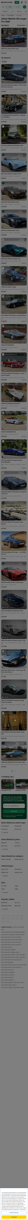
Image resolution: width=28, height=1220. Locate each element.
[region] (14, 1204)
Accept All (14, 1217)
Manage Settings (14, 1212)
